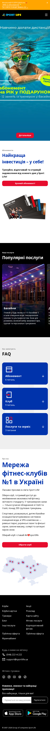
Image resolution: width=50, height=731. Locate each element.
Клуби (5, 606)
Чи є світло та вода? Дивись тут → (15, 7)
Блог (4, 620)
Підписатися (39, 700)
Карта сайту (32, 615)
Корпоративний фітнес (34, 627)
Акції (28, 606)
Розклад (30, 611)
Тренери (6, 615)
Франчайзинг (9, 638)
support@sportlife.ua (17, 659)
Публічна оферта (11, 633)
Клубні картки (9, 611)
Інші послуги (8, 625)
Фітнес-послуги (34, 620)
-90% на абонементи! (10, 5)
